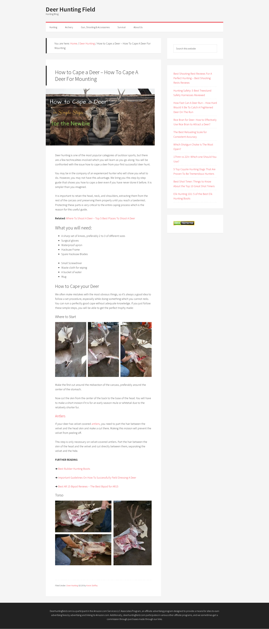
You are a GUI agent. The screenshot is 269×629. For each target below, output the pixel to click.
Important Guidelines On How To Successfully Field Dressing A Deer (97, 477)
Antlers (60, 416)
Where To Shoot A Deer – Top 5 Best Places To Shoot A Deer (100, 218)
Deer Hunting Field (70, 9)
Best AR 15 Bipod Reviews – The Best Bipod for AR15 (88, 486)
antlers (96, 424)
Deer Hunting (72, 585)
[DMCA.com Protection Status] (183, 224)
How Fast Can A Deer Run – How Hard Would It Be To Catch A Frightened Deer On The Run (195, 107)
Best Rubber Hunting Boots (74, 468)
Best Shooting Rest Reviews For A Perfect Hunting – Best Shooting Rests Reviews (192, 78)
